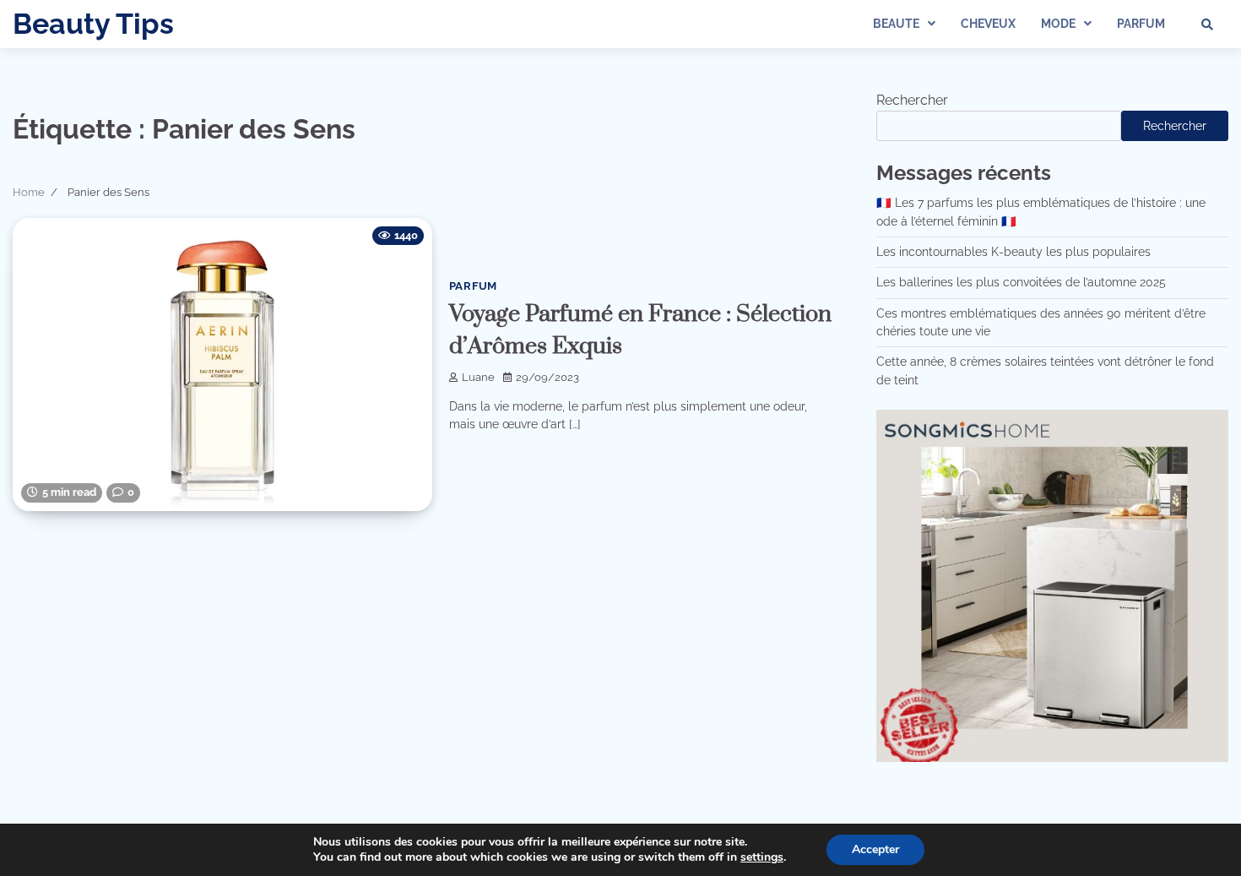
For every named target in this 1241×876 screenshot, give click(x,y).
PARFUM (1141, 23)
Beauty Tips (93, 24)
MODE (1058, 23)
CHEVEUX (988, 23)
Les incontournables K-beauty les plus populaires (1013, 251)
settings (761, 857)
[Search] (1207, 24)
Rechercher (912, 100)
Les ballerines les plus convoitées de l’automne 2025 (1021, 282)
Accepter (875, 849)
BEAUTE (896, 23)
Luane (478, 377)
